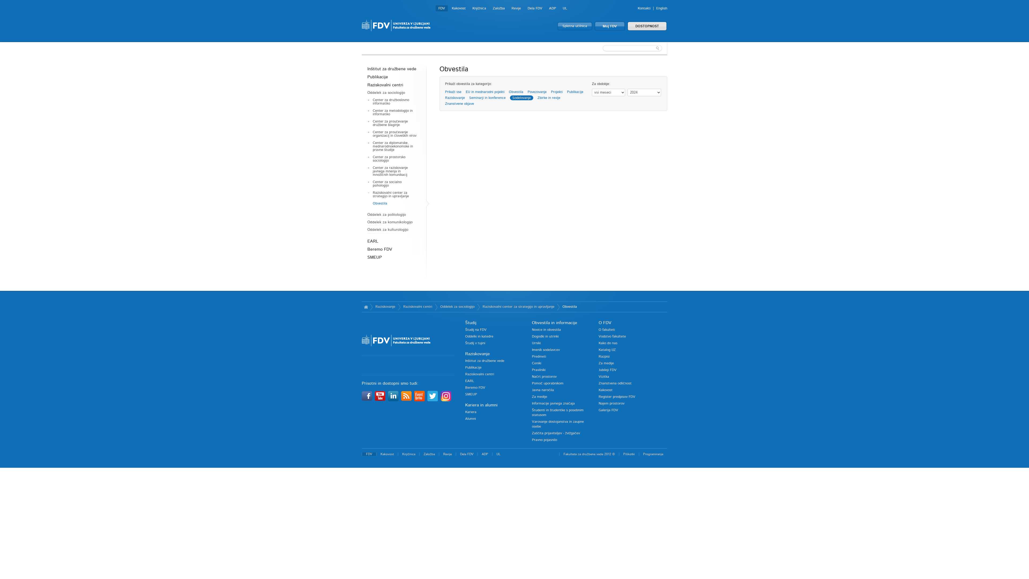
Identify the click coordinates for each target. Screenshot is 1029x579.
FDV (441, 8)
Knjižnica (479, 8)
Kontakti (644, 8)
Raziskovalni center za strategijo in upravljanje (391, 194)
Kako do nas (608, 343)
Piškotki (629, 454)
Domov (366, 307)
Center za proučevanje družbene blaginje (390, 123)
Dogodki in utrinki (545, 336)
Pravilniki (539, 370)
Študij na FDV (476, 330)
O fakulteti (607, 330)
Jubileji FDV (608, 370)
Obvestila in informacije (554, 323)
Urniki (536, 343)
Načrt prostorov (544, 376)
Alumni (470, 419)
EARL (372, 241)
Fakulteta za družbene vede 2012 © (589, 454)
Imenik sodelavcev (546, 350)
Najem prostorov (611, 403)
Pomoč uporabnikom (548, 383)
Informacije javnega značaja (553, 403)
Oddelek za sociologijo (386, 93)
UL (565, 8)
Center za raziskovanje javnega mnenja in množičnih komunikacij (390, 171)
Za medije (539, 397)
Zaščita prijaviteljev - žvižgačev (556, 433)
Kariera (470, 412)
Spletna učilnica (574, 26)
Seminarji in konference (487, 98)
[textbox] (632, 48)
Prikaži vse (453, 92)
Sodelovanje (521, 98)
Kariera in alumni (481, 405)
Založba (499, 8)
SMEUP (374, 257)
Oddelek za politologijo (386, 215)
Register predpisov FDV (617, 397)
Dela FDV (535, 8)
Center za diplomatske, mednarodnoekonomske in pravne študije (393, 146)
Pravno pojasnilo (544, 440)
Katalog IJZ (607, 350)
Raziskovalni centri (385, 85)
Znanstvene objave (459, 104)
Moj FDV (610, 26)
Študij (470, 323)
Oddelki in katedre (479, 336)
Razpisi (604, 356)
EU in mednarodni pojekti (485, 92)
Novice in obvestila (546, 330)
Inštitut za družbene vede (391, 69)
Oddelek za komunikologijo (390, 222)
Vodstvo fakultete (612, 336)
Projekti (557, 92)
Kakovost (459, 8)
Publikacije (377, 77)
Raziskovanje (455, 98)
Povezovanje (537, 92)
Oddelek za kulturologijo (387, 230)
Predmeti (539, 356)
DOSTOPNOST (647, 26)
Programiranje (653, 454)
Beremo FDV (379, 249)
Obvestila (380, 203)
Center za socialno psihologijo (387, 183)
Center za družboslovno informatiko (391, 101)
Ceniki (536, 363)
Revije (516, 8)
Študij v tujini (475, 343)
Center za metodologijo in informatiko (393, 112)
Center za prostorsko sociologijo (389, 158)
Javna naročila (543, 390)
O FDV (605, 323)
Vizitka (604, 376)
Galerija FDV (608, 410)
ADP (552, 8)
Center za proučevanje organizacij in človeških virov (394, 134)
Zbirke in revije (549, 98)
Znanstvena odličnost (615, 383)
